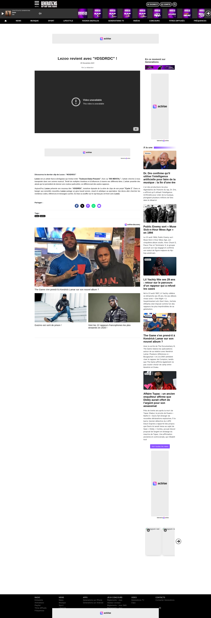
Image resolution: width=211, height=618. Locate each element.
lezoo (37, 216)
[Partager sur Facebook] (76, 207)
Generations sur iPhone (92, 600)
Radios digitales (90, 21)
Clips (133, 603)
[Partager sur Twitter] (81, 207)
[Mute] (40, 13)
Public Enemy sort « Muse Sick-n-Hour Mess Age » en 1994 (159, 229)
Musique (34, 21)
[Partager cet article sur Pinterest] (87, 207)
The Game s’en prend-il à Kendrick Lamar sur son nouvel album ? (159, 338)
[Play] (3, 13)
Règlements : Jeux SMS (117, 605)
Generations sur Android (93, 603)
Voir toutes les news (160, 446)
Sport (51, 21)
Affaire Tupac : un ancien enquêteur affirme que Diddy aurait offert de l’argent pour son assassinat (159, 399)
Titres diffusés (177, 21)
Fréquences (200, 21)
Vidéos (136, 21)
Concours (154, 21)
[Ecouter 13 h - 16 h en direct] (160, 67)
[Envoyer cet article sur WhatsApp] (92, 207)
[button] (153, 541)
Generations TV (116, 21)
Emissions (39, 600)
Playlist (38, 605)
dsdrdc (42, 216)
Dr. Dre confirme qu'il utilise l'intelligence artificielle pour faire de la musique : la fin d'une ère (159, 178)
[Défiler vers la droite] (178, 541)
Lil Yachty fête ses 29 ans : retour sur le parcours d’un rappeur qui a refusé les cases (159, 284)
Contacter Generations (165, 600)
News (18, 21)
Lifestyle (68, 21)
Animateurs (39, 603)
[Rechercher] (174, 4)
